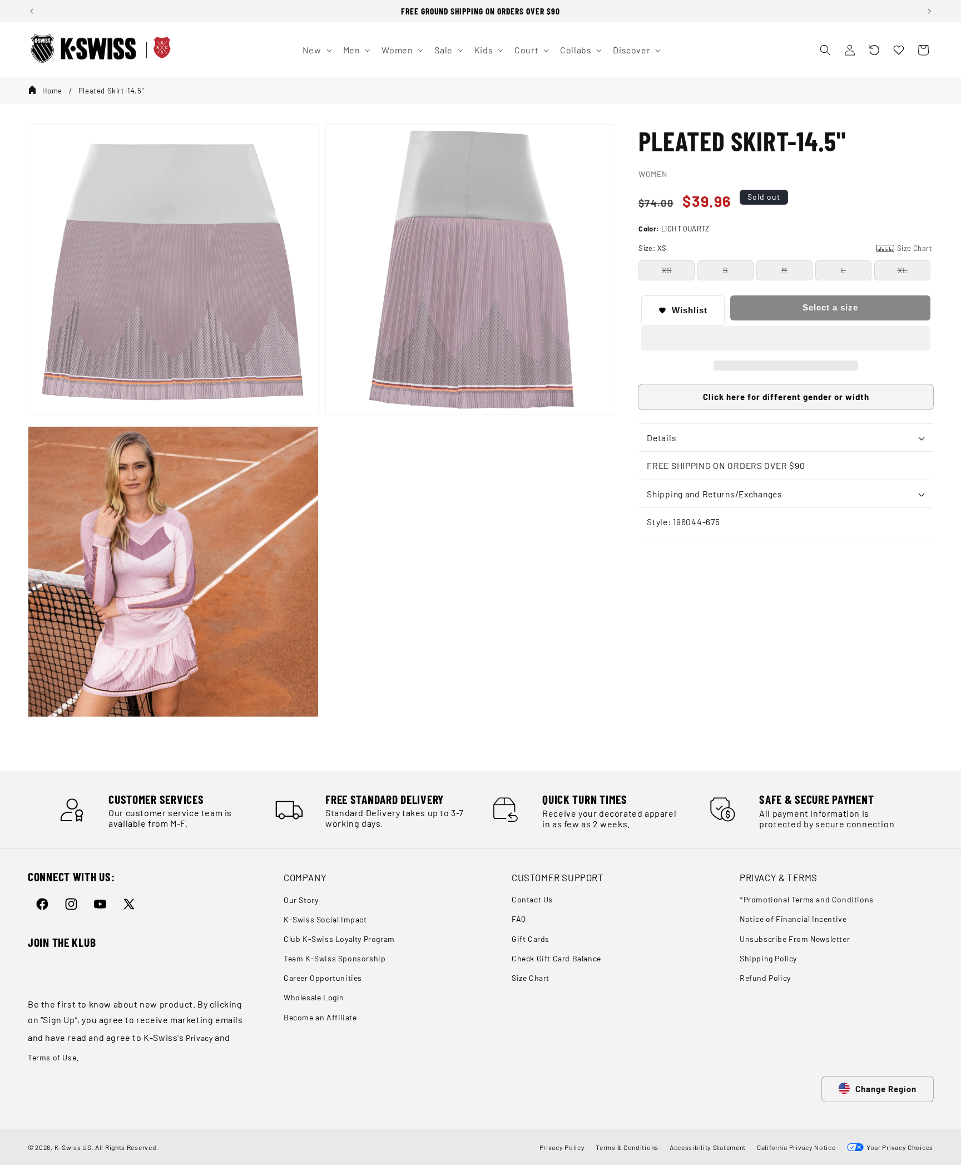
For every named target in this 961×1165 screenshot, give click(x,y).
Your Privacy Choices (898, 1147)
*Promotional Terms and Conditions (807, 900)
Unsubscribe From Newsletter (795, 939)
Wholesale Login (314, 997)
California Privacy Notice (796, 1147)
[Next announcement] (929, 11)
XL (903, 270)
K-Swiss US (73, 1147)
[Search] (825, 50)
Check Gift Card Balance (556, 958)
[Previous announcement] (31, 11)
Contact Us (532, 900)
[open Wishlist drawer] (898, 50)
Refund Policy (765, 978)
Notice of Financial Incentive (793, 919)
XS (667, 270)
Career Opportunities (323, 978)
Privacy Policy (562, 1147)
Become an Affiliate (320, 1017)
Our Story (301, 900)
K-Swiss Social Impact (325, 919)
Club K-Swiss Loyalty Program (339, 939)
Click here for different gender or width (786, 397)
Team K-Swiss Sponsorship (334, 958)
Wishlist (689, 310)
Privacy (199, 1038)
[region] (480, 11)
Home (52, 90)
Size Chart (530, 978)
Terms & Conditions (627, 1147)
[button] (874, 50)
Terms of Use (52, 1057)
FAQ (519, 919)
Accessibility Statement (708, 1147)
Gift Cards (530, 939)
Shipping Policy (768, 958)
